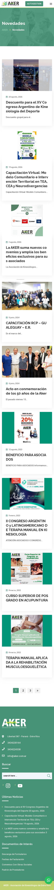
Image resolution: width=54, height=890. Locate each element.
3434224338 (14, 749)
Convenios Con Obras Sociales (17, 864)
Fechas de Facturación (13, 859)
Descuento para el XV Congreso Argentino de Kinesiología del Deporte (27, 106)
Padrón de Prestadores (13, 870)
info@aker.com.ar (16, 756)
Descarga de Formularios (14, 854)
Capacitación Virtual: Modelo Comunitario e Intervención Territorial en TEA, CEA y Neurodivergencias (26, 820)
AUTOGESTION (34, 3)
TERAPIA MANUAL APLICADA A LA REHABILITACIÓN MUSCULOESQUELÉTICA (27, 662)
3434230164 (14, 742)
